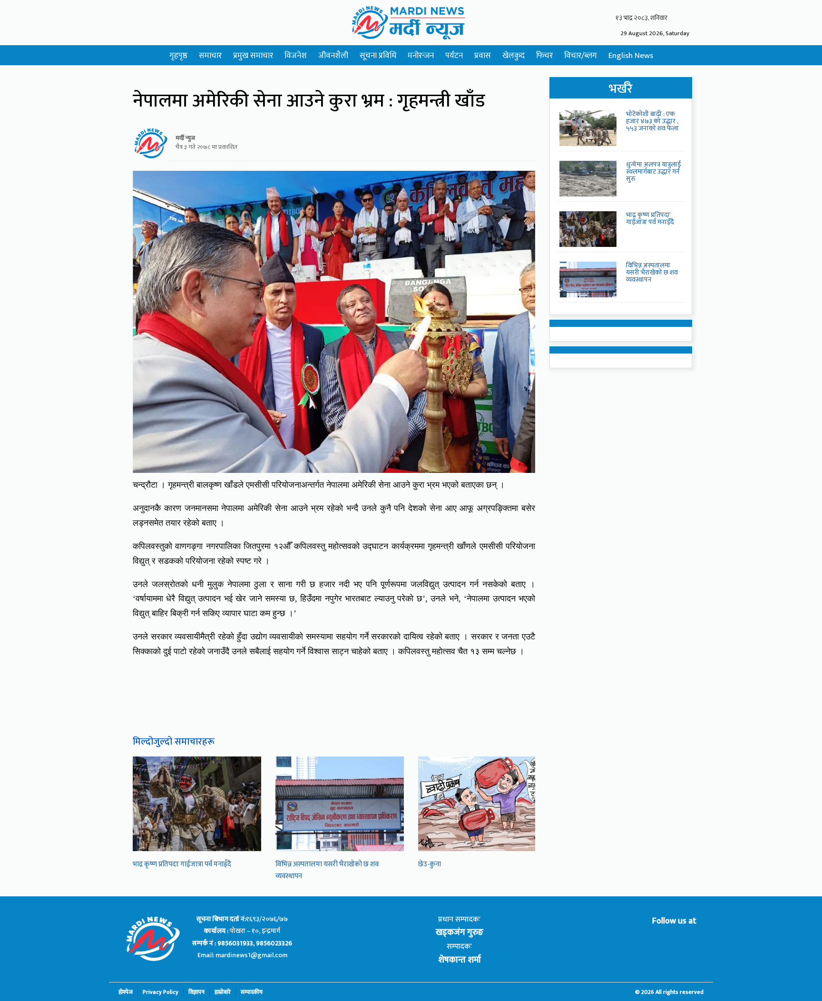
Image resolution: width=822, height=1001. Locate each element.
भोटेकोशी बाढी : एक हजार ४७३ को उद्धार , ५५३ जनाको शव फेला (652, 121)
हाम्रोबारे (223, 992)
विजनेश (295, 55)
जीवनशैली (333, 55)
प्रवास (482, 55)
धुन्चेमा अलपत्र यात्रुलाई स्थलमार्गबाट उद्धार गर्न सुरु (653, 172)
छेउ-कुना (429, 864)
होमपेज (125, 992)
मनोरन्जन (421, 55)
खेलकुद (513, 55)
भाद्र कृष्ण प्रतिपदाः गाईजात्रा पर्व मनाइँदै (182, 864)
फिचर (544, 55)
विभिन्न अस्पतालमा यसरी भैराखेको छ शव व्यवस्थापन (652, 272)
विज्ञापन (196, 992)
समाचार (210, 55)
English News (630, 55)
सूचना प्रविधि (378, 55)
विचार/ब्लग (580, 55)
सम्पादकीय (252, 992)
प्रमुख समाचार (253, 55)
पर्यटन (454, 55)
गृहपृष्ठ (178, 55)
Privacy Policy (160, 992)
